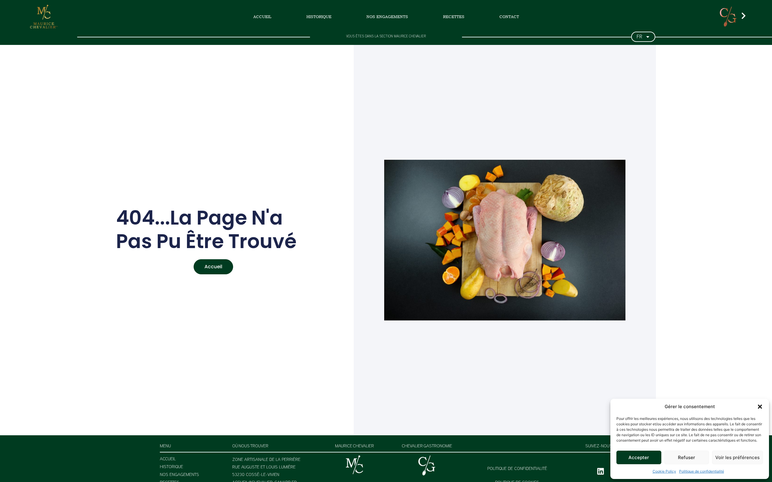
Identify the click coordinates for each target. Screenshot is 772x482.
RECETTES (453, 16)
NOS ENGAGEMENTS (387, 16)
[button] (760, 407)
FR (639, 36)
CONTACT (509, 16)
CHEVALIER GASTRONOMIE (427, 446)
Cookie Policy (664, 471)
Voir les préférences (737, 457)
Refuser (686, 457)
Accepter (638, 457)
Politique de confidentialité (701, 471)
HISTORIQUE (318, 16)
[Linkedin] (600, 471)
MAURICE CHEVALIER (354, 446)
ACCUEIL (262, 16)
